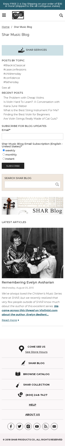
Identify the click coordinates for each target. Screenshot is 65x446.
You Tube (36, 426)
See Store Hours (36, 352)
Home (6, 26)
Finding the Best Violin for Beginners (26, 114)
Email (54, 426)
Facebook (10, 426)
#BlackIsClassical (14, 65)
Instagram (28, 426)
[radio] (32, 150)
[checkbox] (32, 154)
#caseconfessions (14, 69)
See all (6, 87)
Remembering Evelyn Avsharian (28, 282)
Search (61, 15)
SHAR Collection (36, 384)
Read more (9, 320)
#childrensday (12, 73)
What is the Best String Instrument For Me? (31, 110)
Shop (5, 16)
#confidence (11, 78)
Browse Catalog (36, 374)
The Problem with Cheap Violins (23, 97)
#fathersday (11, 82)
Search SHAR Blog (18, 178)
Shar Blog (36, 363)
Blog (45, 426)
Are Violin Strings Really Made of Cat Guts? (30, 118)
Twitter (19, 426)
